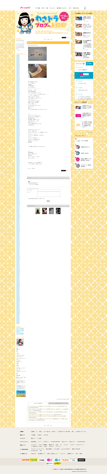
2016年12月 (18, 187)
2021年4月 (18, 128)
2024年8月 (18, 82)
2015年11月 (18, 202)
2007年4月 (18, 320)
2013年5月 (18, 236)
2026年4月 (18, 59)
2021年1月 (18, 131)
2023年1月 (18, 104)
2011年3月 (18, 266)
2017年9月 (18, 177)
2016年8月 (18, 192)
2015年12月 (18, 201)
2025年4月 (18, 73)
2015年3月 (18, 211)
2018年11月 (18, 161)
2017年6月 (18, 180)
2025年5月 (18, 72)
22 (23, 46)
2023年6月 (18, 98)
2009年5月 (18, 291)
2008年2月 (18, 308)
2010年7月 (18, 275)
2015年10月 (18, 203)
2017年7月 (18, 179)
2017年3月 (18, 184)
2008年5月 (18, 305)
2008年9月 (18, 300)
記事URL (33, 168)
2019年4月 (18, 155)
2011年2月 (18, 267)
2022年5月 (18, 113)
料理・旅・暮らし (76, 8)
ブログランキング (58, 403)
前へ (45, 39)
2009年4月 (18, 292)
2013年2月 (18, 240)
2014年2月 (18, 226)
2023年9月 (18, 95)
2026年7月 (18, 56)
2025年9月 (18, 67)
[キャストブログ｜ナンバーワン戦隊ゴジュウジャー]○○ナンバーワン (40, 414)
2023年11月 (18, 92)
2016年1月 (18, 200)
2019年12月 (18, 146)
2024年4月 (18, 87)
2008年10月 (18, 299)
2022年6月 (18, 112)
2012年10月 (18, 244)
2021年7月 (18, 124)
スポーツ (70, 8)
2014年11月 (18, 216)
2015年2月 (18, 212)
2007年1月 (18, 323)
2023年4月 (18, 100)
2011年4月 (18, 265)
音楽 (47, 8)
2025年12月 (18, 64)
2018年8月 (18, 164)
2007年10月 (18, 313)
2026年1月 (18, 63)
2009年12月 (18, 283)
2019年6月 (18, 153)
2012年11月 (18, 243)
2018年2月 (18, 171)
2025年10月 (18, 66)
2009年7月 (18, 289)
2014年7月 (18, 220)
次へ (51, 39)
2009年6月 (18, 290)
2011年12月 (18, 256)
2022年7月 (18, 111)
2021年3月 (18, 129)
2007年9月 (18, 314)
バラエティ (43, 8)
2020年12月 (18, 132)
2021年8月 (18, 123)
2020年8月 (18, 137)
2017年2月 (18, 185)
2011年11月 (18, 257)
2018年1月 (18, 172)
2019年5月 (18, 154)
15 (23, 44)
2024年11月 (18, 79)
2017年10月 (18, 176)
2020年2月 (18, 144)
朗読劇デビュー (18, 331)
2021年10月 (18, 121)
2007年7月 (18, 316)
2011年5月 (18, 264)
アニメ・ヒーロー (52, 8)
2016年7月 (18, 193)
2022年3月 (18, 115)
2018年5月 (18, 168)
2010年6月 (18, 276)
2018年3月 (18, 170)
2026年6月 (18, 57)
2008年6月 (18, 304)
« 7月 (19, 50)
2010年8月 (18, 274)
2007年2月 (18, 322)
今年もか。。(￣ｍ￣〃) (34, 42)
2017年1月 (18, 186)
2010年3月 (18, 280)
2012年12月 (18, 242)
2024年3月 (18, 88)
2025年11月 (18, 65)
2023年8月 (18, 96)
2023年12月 (18, 91)
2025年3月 (18, 74)
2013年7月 (18, 234)
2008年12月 (18, 297)
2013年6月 (18, 235)
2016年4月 (18, 196)
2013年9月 (18, 232)
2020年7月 (18, 138)
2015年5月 (18, 209)
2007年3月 (18, 321)
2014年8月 (18, 219)
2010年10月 (18, 272)
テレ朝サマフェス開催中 (20, 330)
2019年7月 (18, 152)
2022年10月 (18, 107)
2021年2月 (18, 130)
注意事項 (32, 198)
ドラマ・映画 (37, 8)
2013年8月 (18, 233)
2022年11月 (18, 106)
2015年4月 (18, 210)
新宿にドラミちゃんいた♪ (20, 329)
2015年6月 (18, 208)
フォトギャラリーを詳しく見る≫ (63, 399)
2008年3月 (18, 307)
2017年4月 (18, 183)
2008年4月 (18, 306)
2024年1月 (18, 90)
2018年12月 (18, 160)
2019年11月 (18, 147)
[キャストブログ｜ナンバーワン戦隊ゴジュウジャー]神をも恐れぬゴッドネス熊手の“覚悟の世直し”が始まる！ (48, 411)
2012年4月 (18, 251)
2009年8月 (18, 288)
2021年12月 (18, 119)
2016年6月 (18, 194)
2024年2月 (18, 89)
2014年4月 (18, 224)
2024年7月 (18, 83)
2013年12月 (18, 228)
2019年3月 (18, 156)
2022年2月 (18, 116)
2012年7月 (18, 248)
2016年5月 (18, 195)
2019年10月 (18, 148)
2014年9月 (18, 218)
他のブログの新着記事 (38, 403)
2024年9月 (18, 81)
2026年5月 (18, 58)
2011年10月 (18, 258)
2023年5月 (18, 99)
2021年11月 (18, 120)
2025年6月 (18, 71)
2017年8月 (18, 178)
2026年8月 (18, 55)
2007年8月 (18, 315)
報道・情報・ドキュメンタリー (62, 8)
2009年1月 (18, 296)
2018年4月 (18, 169)
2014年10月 (18, 217)
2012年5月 (18, 250)
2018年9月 (18, 163)
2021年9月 (18, 122)
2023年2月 (18, 103)
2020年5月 (18, 140)
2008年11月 (18, 298)
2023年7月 (18, 97)
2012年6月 (18, 249)
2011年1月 (18, 268)
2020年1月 (18, 145)
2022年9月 (18, 108)
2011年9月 (18, 259)
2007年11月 (18, 312)
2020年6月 (18, 139)
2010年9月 (18, 273)
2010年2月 (18, 281)
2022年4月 (18, 114)
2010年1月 (18, 282)
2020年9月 (18, 136)
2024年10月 (18, 80)
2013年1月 (18, 241)
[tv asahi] (25, 8)
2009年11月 (18, 284)
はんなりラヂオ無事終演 (20, 328)
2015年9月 (18, 204)
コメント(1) (29, 168)
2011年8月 (18, 260)
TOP (48, 39)
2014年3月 (18, 225)
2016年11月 (18, 188)
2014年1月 (18, 227)
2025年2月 (18, 75)
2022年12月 (18, 105)
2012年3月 (18, 252)
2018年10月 (18, 162)
